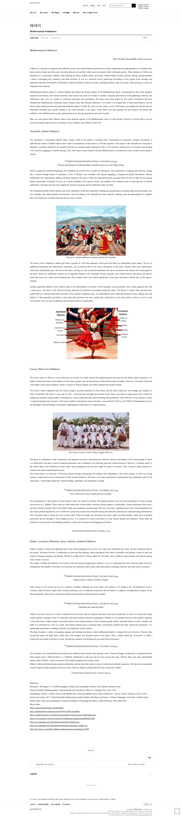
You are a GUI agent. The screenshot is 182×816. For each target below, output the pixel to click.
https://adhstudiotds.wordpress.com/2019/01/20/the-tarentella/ (55, 711)
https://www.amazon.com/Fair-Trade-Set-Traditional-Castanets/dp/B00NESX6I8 (62, 718)
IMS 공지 (76, 12)
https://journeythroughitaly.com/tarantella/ (47, 708)
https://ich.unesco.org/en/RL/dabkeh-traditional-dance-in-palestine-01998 (59, 729)
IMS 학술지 (56, 12)
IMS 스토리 (44, 12)
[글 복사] (150, 38)
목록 (149, 758)
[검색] (134, 5)
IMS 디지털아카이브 (90, 12)
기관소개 (32, 804)
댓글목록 (33, 774)
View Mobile (66, 804)
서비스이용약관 (55, 804)
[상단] (177, 811)
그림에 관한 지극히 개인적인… (45, 764)
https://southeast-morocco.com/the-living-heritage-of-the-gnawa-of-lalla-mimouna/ (63, 715)
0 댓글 (144, 37)
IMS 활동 (66, 12)
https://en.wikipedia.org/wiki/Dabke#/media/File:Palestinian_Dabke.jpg (59, 725)
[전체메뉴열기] (148, 13)
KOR (99, 5)
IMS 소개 (33, 12)
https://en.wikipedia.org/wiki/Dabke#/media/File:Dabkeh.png (54, 722)
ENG (104, 5)
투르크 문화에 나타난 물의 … (137, 764)
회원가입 (85, 5)
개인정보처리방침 (42, 804)
